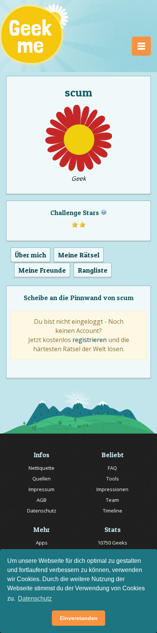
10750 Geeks (112, 542)
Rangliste (92, 270)
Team (112, 499)
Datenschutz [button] (35, 598)
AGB (41, 499)
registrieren (89, 340)
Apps (42, 542)
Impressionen (112, 489)
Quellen (41, 478)
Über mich (30, 255)
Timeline (112, 510)
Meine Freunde (42, 270)
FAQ (112, 467)
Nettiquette (41, 467)
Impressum (41, 489)
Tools (112, 478)
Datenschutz (41, 510)
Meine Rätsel (78, 255)
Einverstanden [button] (79, 618)
